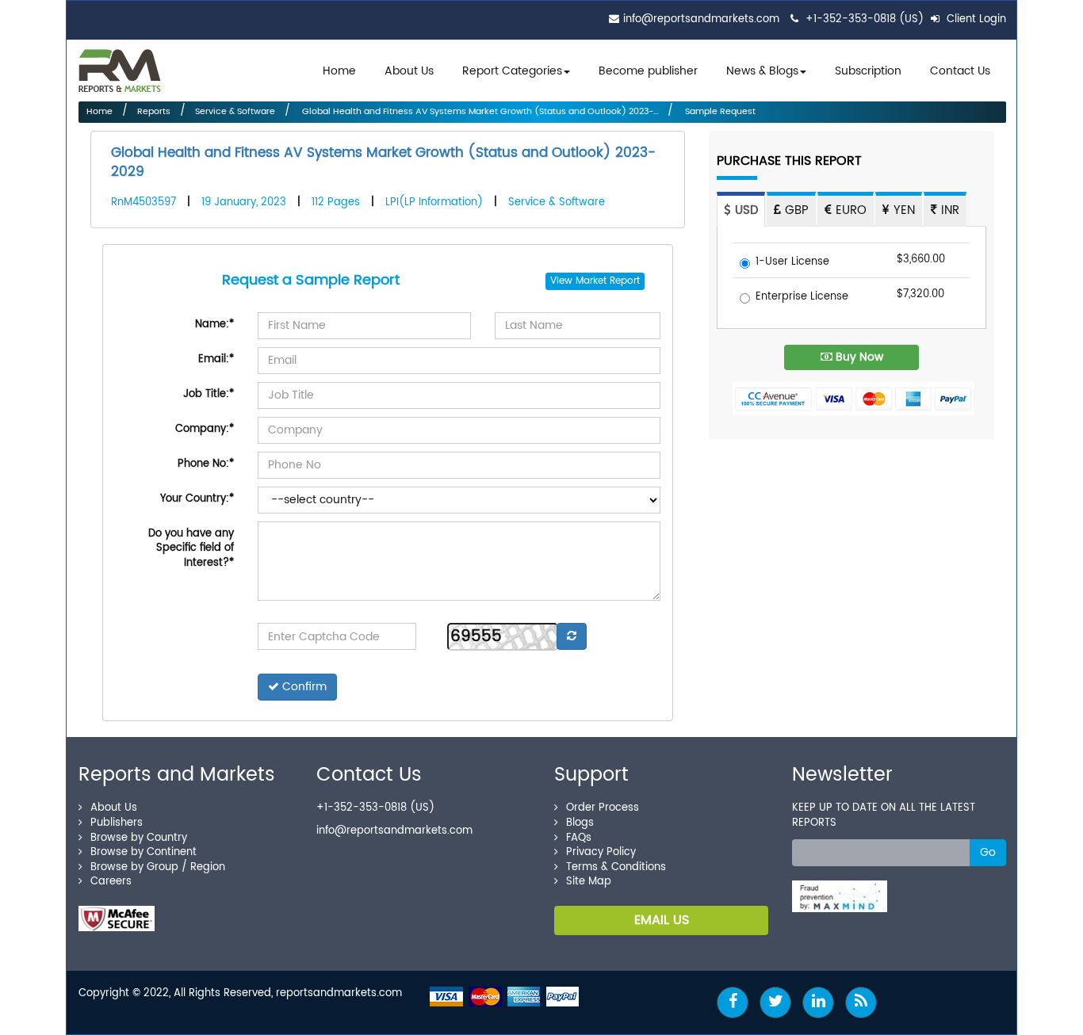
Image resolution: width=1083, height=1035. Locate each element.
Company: (204, 429)
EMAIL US (661, 920)
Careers (111, 881)
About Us (409, 71)
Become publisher (648, 71)
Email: (216, 359)
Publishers (116, 823)
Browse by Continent (143, 852)
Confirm (303, 687)
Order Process (602, 808)
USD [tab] (744, 211)
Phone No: (206, 464)
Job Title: (208, 394)
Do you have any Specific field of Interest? (191, 548)
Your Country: (197, 499)
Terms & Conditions (616, 867)
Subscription (868, 71)
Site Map (588, 881)
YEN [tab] (902, 211)
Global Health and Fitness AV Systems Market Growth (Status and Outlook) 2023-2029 (383, 162)
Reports (153, 112)
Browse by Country (138, 838)
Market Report (608, 280)
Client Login (974, 19)
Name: (214, 324)
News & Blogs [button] (762, 71)
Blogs (580, 823)
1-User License (792, 262)
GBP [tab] (795, 211)
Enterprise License (802, 297)
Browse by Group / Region (157, 867)
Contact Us (960, 71)
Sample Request (719, 112)
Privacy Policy (601, 852)
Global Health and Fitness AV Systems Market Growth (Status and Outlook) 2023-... (479, 112)
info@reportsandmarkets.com (701, 19)
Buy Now (857, 357)
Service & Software (235, 112)
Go (988, 852)
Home (339, 71)
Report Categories (512, 71)
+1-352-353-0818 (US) (865, 19)
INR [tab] (948, 211)
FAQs (578, 838)
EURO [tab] (849, 211)
